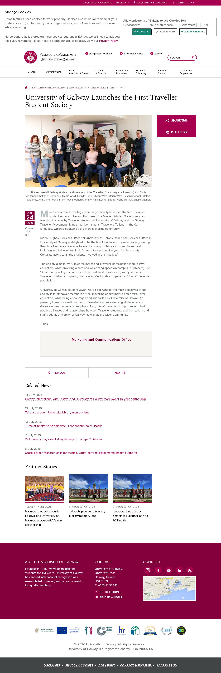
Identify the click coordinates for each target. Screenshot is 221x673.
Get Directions (110, 592)
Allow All (143, 31)
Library (124, 2)
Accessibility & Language (151, 2)
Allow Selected (194, 31)
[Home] (26, 87)
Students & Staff (183, 2)
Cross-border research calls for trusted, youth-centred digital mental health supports (81, 453)
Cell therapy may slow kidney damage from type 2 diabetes (63, 439)
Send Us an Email (111, 597)
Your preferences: (161, 24)
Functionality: (132, 24)
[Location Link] (169, 598)
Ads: (206, 24)
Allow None (167, 31)
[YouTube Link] (168, 570)
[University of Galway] (50, 57)
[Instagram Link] (147, 570)
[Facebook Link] (158, 570)
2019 (111, 87)
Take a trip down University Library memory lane (57, 412)
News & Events (77, 87)
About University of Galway (49, 87)
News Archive (98, 87)
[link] (57, 630)
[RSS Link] (189, 570)
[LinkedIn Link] (179, 570)
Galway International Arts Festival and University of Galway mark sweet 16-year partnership (85, 399)
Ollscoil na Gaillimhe (98, 2)
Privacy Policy (108, 40)
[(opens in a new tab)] (58, 633)
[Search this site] (193, 58)
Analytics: (188, 24)
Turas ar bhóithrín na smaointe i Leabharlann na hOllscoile (63, 426)
